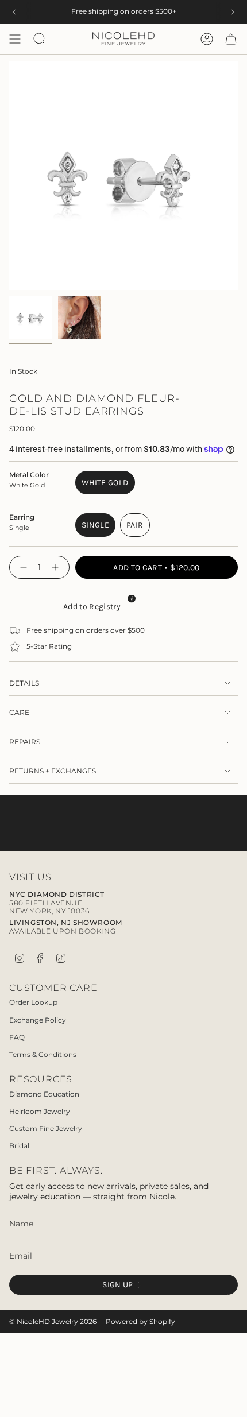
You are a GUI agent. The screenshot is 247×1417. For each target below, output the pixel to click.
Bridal (19, 1145)
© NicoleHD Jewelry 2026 (53, 1322)
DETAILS (24, 683)
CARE (19, 712)
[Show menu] (14, 39)
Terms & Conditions (42, 1054)
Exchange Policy (37, 1020)
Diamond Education (44, 1094)
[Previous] (14, 12)
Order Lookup (33, 1002)
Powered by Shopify (140, 1322)
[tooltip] (132, 598)
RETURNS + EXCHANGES (52, 771)
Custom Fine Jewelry (45, 1128)
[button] (90, 604)
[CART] (231, 39)
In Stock (23, 371)
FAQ (17, 1037)
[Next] (232, 12)
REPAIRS (24, 742)
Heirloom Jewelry (39, 1111)
